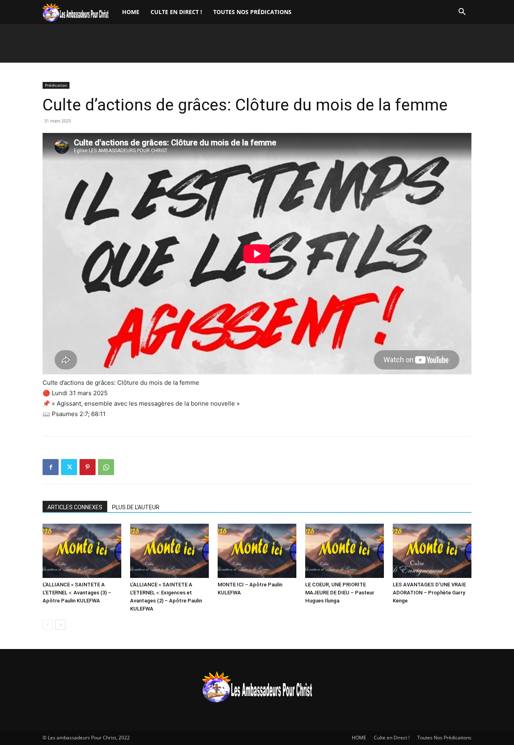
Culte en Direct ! (176, 12)
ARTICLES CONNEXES (74, 507)
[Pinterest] (88, 467)
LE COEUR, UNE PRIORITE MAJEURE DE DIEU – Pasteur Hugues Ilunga (339, 593)
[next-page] (60, 625)
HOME (130, 12)
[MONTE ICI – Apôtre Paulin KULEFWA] (257, 551)
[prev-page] (48, 625)
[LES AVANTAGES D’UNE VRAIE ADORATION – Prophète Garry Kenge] (432, 551)
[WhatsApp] (106, 467)
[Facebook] (51, 467)
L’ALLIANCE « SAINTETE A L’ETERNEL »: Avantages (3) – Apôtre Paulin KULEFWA (77, 593)
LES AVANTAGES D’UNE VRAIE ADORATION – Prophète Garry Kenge (429, 593)
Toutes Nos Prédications (252, 12)
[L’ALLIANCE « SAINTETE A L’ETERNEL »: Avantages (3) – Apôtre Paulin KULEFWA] (82, 551)
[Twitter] (69, 467)
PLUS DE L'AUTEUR (135, 507)
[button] (461, 12)
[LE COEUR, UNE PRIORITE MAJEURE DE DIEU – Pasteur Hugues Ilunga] (344, 551)
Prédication (56, 85)
